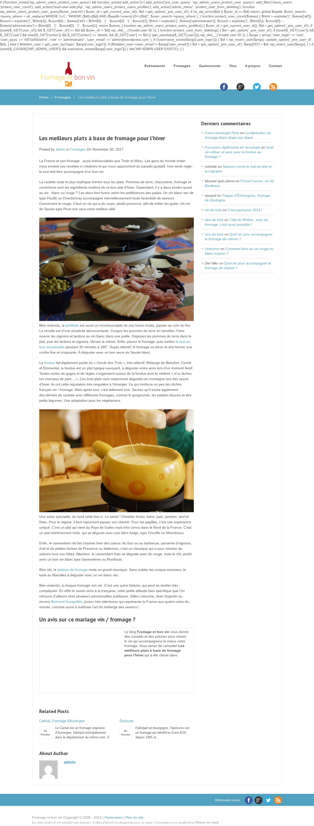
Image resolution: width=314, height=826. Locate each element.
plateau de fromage (72, 570)
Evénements (154, 66)
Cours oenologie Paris (222, 133)
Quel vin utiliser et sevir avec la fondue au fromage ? (239, 152)
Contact (275, 66)
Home (44, 97)
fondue (49, 363)
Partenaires (113, 817)
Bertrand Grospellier (66, 602)
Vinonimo (212, 249)
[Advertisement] (116, 127)
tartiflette (72, 325)
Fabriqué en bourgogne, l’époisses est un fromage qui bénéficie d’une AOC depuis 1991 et (154, 728)
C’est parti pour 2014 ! (245, 210)
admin (60, 149)
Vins (232, 66)
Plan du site (134, 817)
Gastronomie (210, 66)
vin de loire (213, 210)
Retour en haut (207, 822)
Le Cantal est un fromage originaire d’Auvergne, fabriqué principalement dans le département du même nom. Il (74, 728)
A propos (252, 66)
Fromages (182, 66)
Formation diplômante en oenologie (232, 147)
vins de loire (214, 220)
